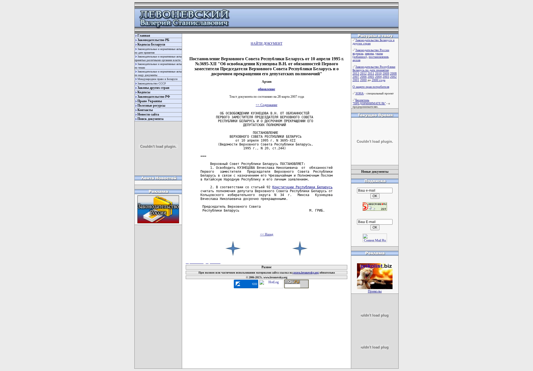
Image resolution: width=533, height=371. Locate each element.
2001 (356, 80)
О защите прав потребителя (371, 86)
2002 (393, 76)
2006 (363, 76)
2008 (393, 73)
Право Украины (149, 101)
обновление (266, 89)
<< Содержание (266, 105)
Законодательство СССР (151, 83)
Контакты (145, 110)
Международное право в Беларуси (157, 79)
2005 (371, 76)
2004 (378, 76)
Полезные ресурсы (151, 105)
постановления (378, 56)
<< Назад (266, 234)
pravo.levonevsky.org (306, 272)
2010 (378, 73)
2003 (386, 76)
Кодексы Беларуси (151, 44)
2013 (356, 73)
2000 (363, 80)
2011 (371, 73)
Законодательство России (372, 50)
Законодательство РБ (153, 40)
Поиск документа (150, 119)
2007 (356, 76)
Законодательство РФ (153, 97)
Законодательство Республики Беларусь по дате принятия (374, 68)
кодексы (358, 53)
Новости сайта (148, 114)
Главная (143, 35)
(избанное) (360, 56)
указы (379, 53)
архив (356, 60)
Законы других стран (153, 88)
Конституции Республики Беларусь (302, 187)
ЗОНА (359, 93)
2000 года (378, 80)
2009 (386, 73)
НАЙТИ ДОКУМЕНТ (266, 44)
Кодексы (143, 92)
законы (369, 53)
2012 (363, 73)
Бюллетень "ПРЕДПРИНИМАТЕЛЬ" (369, 101)
